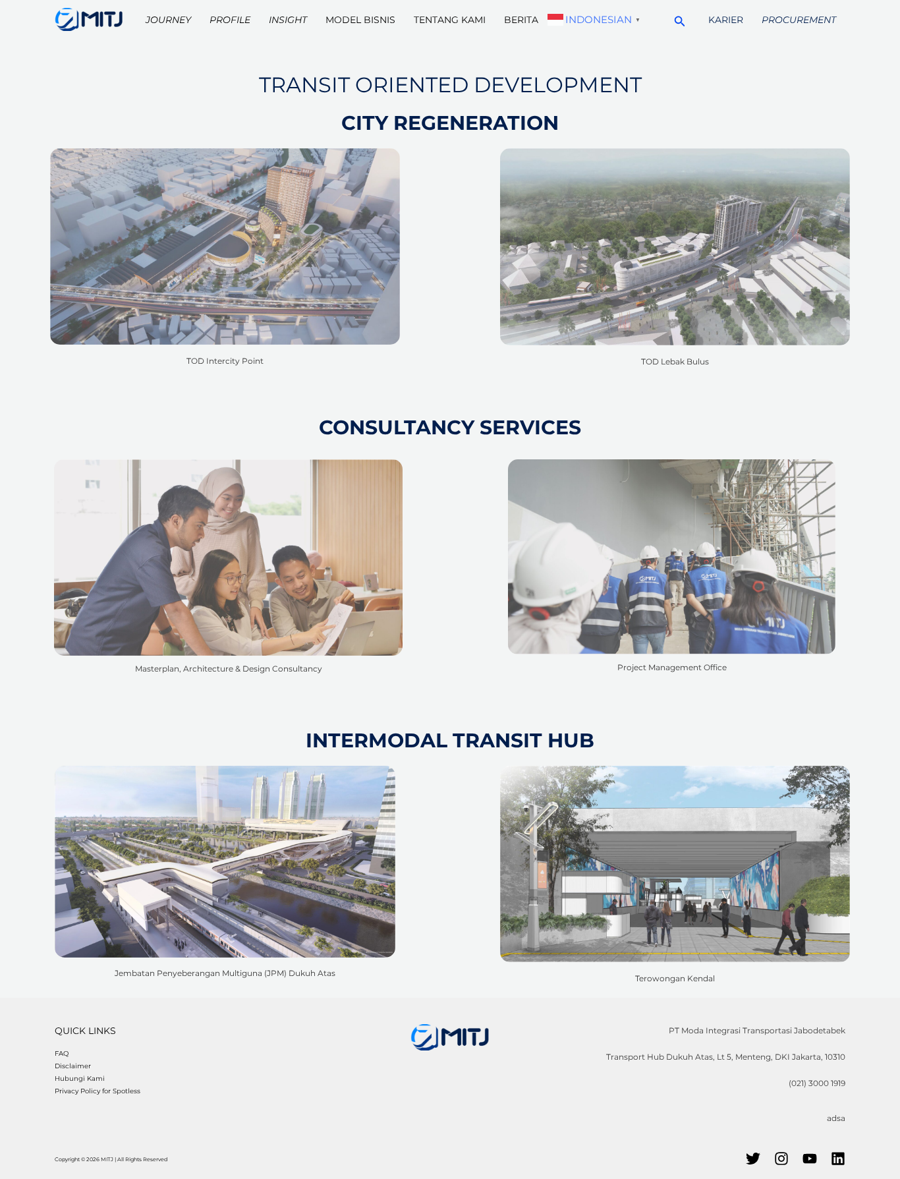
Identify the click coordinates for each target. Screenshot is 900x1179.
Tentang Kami (450, 20)
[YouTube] (809, 1158)
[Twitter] (753, 1158)
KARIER (725, 20)
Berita (521, 20)
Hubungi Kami (80, 1078)
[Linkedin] (838, 1158)
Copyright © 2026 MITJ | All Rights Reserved (111, 1159)
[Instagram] (781, 1158)
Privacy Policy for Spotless (97, 1091)
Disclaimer (73, 1066)
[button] (680, 19)
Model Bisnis (360, 20)
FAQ (62, 1053)
